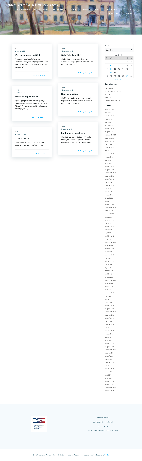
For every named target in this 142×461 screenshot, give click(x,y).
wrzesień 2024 (109, 176)
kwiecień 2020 (109, 331)
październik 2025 (110, 135)
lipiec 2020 (108, 321)
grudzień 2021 (109, 274)
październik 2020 (110, 312)
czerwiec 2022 (109, 255)
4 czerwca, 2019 (20, 134)
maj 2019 (108, 365)
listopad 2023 (109, 204)
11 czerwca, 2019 (21, 93)
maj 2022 (108, 258)
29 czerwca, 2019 (21, 51)
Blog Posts (128, 14)
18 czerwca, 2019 (67, 51)
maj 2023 (108, 223)
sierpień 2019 (109, 356)
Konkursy (74, 9)
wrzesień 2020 (109, 315)
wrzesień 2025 (109, 138)
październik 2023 (110, 208)
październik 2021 (110, 280)
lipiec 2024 (108, 182)
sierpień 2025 (109, 141)
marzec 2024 (109, 195)
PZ (18, 48)
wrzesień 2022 (109, 245)
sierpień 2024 (109, 179)
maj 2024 (108, 189)
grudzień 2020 (109, 306)
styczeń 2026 (109, 125)
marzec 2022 (109, 264)
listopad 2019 (109, 347)
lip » (121, 79)
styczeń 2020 (109, 340)
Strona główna (23, 9)
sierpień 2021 (109, 286)
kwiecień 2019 (109, 369)
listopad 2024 (109, 170)
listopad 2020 (109, 309)
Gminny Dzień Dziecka (112, 101)
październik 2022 (110, 242)
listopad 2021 (109, 277)
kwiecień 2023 (109, 226)
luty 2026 (108, 122)
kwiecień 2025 (109, 154)
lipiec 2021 (108, 290)
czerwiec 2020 (109, 324)
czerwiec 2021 (109, 293)
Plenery (85, 9)
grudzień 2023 (109, 201)
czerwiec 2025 (109, 147)
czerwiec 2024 (109, 185)
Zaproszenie (109, 88)
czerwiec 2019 (109, 362)
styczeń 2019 (109, 378)
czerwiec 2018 (109, 391)
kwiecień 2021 (109, 299)
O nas (97, 9)
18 (111, 72)
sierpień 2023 (109, 214)
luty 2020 (108, 337)
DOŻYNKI (108, 94)
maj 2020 (108, 328)
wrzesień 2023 (109, 211)
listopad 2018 (109, 384)
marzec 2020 (109, 334)
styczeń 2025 (109, 163)
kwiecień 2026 (109, 116)
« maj (117, 79)
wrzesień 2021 (109, 283)
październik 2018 (110, 388)
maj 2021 (108, 296)
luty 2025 (108, 160)
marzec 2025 (109, 157)
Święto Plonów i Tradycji (113, 91)
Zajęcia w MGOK (58, 9)
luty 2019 (108, 375)
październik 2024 (110, 173)
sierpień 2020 (109, 318)
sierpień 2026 (109, 110)
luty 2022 (108, 268)
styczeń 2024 (109, 198)
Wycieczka (108, 97)
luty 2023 (108, 233)
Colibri (106, 455)
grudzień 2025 (109, 129)
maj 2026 (108, 113)
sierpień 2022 (109, 249)
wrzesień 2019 (109, 353)
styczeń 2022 (109, 271)
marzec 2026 (109, 119)
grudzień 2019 (109, 343)
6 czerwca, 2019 (66, 129)
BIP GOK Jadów (114, 14)
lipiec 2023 (108, 217)
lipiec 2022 (108, 252)
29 (127, 76)
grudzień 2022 (109, 236)
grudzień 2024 (109, 166)
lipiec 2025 (108, 144)
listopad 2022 (109, 239)
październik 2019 (110, 350)
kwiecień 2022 (109, 261)
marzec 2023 (109, 230)
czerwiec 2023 (109, 220)
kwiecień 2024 (109, 192)
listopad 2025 (109, 132)
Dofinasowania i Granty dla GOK (118, 9)
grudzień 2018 (109, 381)
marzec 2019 (109, 372)
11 (111, 69)
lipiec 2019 (108, 359)
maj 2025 (108, 151)
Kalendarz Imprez (41, 9)
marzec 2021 (109, 302)
